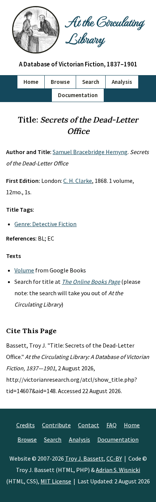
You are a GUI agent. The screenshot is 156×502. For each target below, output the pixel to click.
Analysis (122, 81)
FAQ (111, 425)
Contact (88, 425)
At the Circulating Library (104, 29)
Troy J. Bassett (84, 458)
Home (30, 81)
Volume (24, 270)
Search (90, 81)
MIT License (56, 481)
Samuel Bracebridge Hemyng (90, 152)
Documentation (78, 95)
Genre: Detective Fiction (45, 224)
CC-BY (114, 458)
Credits (25, 425)
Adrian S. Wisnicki (118, 470)
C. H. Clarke (77, 180)
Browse (60, 81)
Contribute (56, 425)
